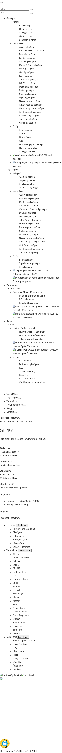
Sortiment (11, 525)
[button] (5, 744)
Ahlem (16, 554)
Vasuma (16, 633)
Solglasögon (12, 398)
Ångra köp (18, 666)
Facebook (5, 418)
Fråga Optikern (20, 644)
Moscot (16, 601)
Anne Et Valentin (21, 558)
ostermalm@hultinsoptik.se (13, 487)
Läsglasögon (18, 543)
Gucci (15, 583)
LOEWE (17, 590)
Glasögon (10, 394)
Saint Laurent (19, 622)
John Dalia (18, 586)
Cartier (16, 565)
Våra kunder (18, 651)
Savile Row (18, 626)
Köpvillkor (17, 662)
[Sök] (31, 9)
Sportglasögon (20, 540)
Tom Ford (17, 630)
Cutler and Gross (21, 572)
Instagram (15, 418)
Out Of (16, 619)
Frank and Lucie (20, 579)
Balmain (17, 561)
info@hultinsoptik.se (10, 465)
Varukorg (17, 669)
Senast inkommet (21, 547)
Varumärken (12, 401)
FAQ (15, 648)
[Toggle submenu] (16, 394)
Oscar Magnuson (21, 615)
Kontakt (10, 412)
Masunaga (18, 594)
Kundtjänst (11, 637)
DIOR (15, 576)
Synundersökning (14, 405)
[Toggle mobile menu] (1, 2)
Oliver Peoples (20, 612)
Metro (16, 597)
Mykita (16, 604)
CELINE (16, 568)
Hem (2, 422)
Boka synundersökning (24, 529)
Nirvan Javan (19, 608)
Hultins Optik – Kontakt (24, 640)
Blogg (9, 408)
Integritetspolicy (20, 659)
